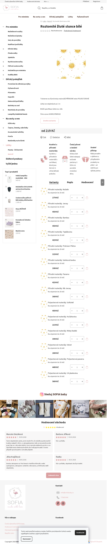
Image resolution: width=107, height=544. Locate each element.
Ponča (10, 136)
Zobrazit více (53, 475)
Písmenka (11, 92)
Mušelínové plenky (15, 36)
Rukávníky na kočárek (16, 141)
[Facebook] (58, 503)
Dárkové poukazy (14, 158)
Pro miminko (12, 26)
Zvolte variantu (49, 121)
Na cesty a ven (13, 118)
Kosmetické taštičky (16, 132)
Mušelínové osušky (15, 31)
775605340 (64, 497)
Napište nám (9, 533)
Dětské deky (12, 49)
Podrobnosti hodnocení (72, 31)
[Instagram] (63, 503)
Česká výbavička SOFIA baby (14, 2)
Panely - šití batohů (15, 150)
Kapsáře (11, 97)
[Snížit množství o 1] (71, 197)
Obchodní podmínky (12, 530)
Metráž (10, 154)
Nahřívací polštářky (15, 44)
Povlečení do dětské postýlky (19, 84)
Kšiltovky (11, 123)
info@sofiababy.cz (67, 492)
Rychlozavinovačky (15, 62)
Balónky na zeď (13, 105)
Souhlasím (80, 533)
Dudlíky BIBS (12, 75)
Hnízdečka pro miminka (17, 70)
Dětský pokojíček (14, 79)
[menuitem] (23, 16)
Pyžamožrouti (13, 88)
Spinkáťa (11, 57)
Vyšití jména (11, 163)
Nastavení (27, 539)
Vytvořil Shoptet (96, 542)
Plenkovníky (12, 53)
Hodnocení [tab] (87, 182)
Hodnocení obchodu (33, 2)
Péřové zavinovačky (15, 66)
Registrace (96, 1)
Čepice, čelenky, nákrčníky (18, 128)
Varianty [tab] (54, 182)
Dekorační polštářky (15, 101)
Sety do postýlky (14, 40)
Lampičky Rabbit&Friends (17, 114)
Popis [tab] (70, 182)
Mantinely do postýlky (16, 110)
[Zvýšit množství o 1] (82, 197)
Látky (8, 145)
